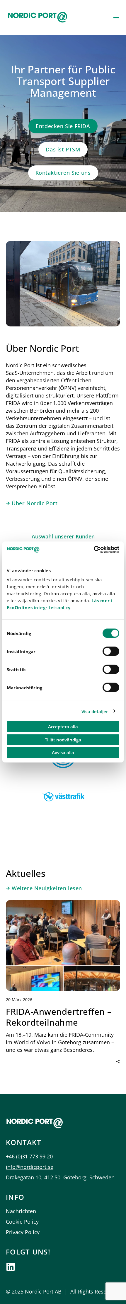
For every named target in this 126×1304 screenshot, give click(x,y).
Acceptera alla (63, 726)
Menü (116, 17)
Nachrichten (21, 1211)
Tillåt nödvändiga (63, 739)
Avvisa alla (63, 752)
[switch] (111, 651)
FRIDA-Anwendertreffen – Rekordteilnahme (59, 1017)
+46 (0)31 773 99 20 (29, 1156)
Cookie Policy (22, 1221)
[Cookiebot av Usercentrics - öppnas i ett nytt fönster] (93, 550)
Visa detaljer (94, 711)
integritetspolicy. (52, 607)
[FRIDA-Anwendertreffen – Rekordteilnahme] (63, 945)
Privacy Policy (23, 1232)
